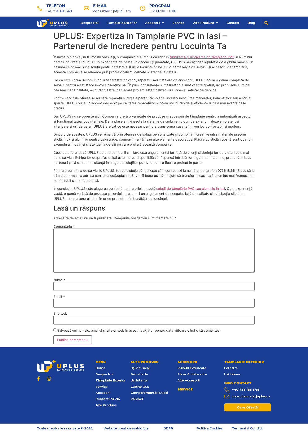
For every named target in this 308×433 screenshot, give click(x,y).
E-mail (100, 6)
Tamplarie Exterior (122, 23)
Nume (59, 280)
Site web (60, 313)
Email (59, 296)
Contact (232, 23)
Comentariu (64, 226)
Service (178, 23)
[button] (247, 407)
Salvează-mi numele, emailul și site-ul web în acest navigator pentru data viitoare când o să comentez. (138, 330)
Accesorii (152, 23)
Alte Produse (203, 23)
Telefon (55, 6)
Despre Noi (89, 23)
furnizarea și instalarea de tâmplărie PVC (202, 57)
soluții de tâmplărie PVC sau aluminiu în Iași (190, 188)
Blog (251, 23)
